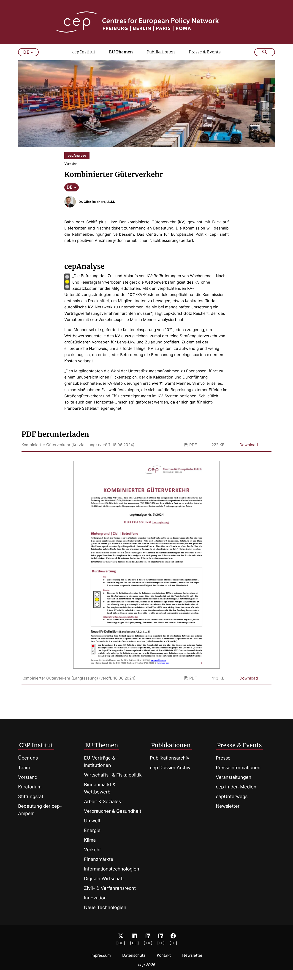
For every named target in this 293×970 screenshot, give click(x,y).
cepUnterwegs (231, 796)
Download (248, 444)
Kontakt (164, 955)
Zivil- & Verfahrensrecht (110, 888)
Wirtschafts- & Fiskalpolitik (113, 775)
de (26, 52)
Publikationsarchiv (169, 758)
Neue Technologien (105, 907)
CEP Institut (36, 745)
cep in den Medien (236, 787)
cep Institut (83, 52)
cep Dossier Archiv (170, 767)
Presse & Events (205, 52)
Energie (92, 830)
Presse (223, 758)
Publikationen (160, 52)
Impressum (101, 955)
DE (70, 187)
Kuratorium (29, 787)
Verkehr (92, 849)
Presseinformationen (238, 767)
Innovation (95, 898)
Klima (90, 840)
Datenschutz (133, 955)
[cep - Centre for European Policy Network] (146, 22)
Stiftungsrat (30, 796)
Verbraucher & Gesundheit (112, 811)
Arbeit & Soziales (102, 801)
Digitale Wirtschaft (104, 878)
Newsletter (227, 806)
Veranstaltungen (233, 777)
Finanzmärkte (98, 859)
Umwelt (92, 821)
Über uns (28, 758)
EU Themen (121, 52)
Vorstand (27, 777)
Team (24, 767)
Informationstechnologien (111, 869)
